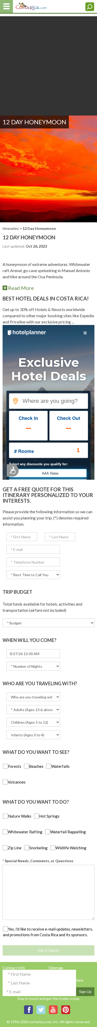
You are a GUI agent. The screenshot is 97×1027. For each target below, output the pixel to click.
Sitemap (56, 967)
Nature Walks (21, 816)
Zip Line (16, 847)
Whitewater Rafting (26, 831)
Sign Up (85, 991)
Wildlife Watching (72, 847)
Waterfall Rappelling (69, 831)
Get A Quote (48, 950)
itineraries (11, 228)
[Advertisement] (48, 64)
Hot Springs (50, 816)
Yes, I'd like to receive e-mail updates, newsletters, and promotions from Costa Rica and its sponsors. (48, 932)
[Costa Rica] (31, 5)
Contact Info (14, 967)
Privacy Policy (61, 973)
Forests (16, 766)
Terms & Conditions (66, 979)
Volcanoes (18, 782)
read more (21, 287)
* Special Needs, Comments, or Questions (38, 861)
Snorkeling (39, 847)
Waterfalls (61, 766)
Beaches (37, 766)
